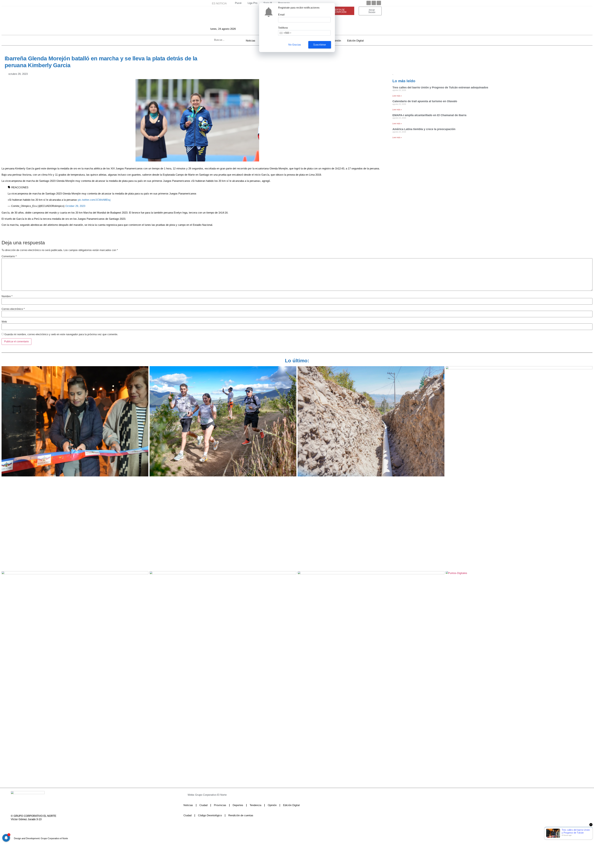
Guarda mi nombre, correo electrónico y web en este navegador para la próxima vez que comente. (61, 334)
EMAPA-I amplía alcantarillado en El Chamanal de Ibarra (429, 115)
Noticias (250, 40)
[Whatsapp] (44, 825)
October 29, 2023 (75, 206)
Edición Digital (355, 40)
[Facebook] (368, 3)
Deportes (238, 805)
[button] (279, 794)
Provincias (220, 805)
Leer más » (397, 96)
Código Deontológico (210, 815)
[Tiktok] (36, 825)
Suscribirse (319, 44)
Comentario (9, 256)
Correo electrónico (13, 309)
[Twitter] (374, 3)
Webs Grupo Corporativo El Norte (207, 794)
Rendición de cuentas (240, 815)
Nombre (7, 296)
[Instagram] (28, 825)
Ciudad (203, 805)
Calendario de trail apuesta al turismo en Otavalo (424, 101)
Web (4, 321)
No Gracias (294, 44)
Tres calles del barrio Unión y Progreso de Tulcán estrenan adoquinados (440, 87)
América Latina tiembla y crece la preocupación (423, 129)
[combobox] (285, 32)
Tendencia (255, 805)
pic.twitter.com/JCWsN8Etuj (94, 199)
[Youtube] (379, 3)
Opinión (336, 40)
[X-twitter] (20, 825)
